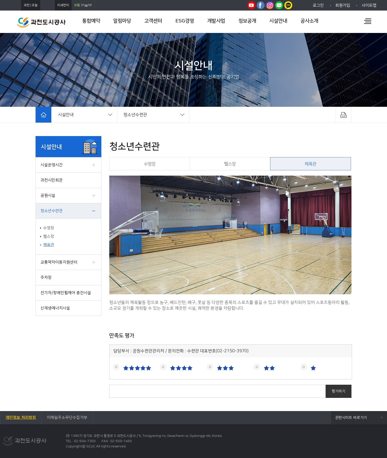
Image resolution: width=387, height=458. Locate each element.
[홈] (43, 115)
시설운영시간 (52, 165)
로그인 (318, 5)
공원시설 (48, 195)
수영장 (48, 228)
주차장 (46, 277)
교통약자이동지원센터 (59, 262)
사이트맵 (369, 5)
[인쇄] (343, 115)
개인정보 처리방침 (21, 417)
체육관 (48, 245)
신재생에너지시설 (55, 308)
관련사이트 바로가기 (351, 418)
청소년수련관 (52, 211)
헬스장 (48, 236)
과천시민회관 (52, 180)
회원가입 (342, 5)
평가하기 (338, 391)
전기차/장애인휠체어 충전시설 (66, 293)
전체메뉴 (367, 21)
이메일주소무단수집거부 (67, 417)
